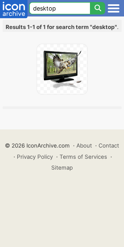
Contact (109, 145)
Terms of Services (83, 156)
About (84, 145)
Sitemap (62, 167)
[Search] (97, 8)
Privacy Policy (35, 156)
